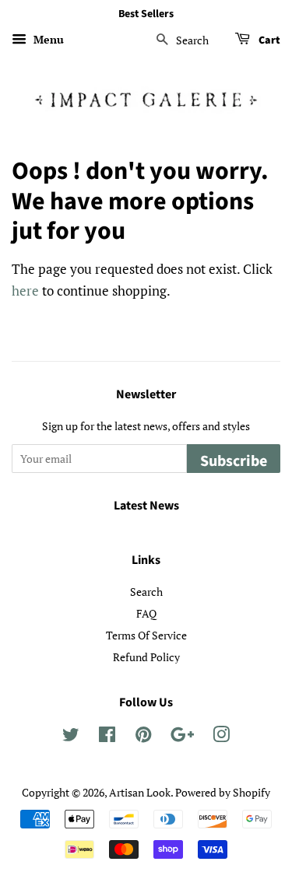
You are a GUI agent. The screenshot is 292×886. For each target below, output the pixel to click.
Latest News (146, 505)
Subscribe (233, 461)
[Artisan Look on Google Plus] (182, 737)
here (25, 290)
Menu (47, 39)
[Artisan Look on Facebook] (107, 737)
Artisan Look (140, 792)
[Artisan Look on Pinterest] (143, 737)
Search (146, 591)
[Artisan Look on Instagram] (221, 737)
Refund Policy (146, 657)
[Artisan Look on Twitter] (70, 737)
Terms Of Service (146, 635)
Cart (268, 40)
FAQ (146, 613)
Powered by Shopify (222, 792)
